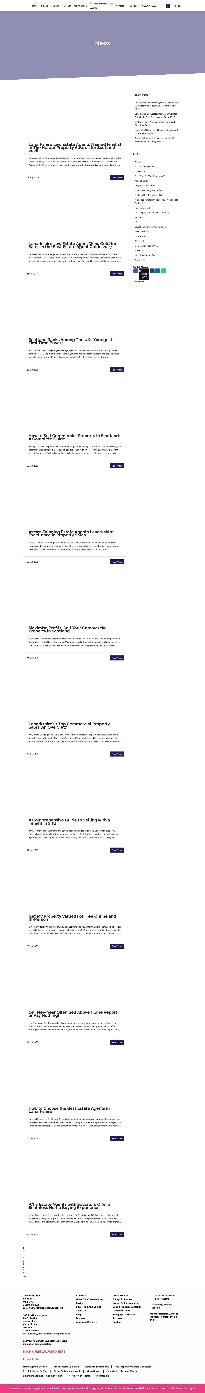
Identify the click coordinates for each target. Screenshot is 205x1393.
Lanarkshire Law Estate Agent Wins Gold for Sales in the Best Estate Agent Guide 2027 (72, 245)
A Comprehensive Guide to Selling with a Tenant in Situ (69, 822)
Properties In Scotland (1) (147, 185)
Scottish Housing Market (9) (148, 195)
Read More (117, 177)
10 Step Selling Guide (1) (146, 166)
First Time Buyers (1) (145, 255)
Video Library (93, 1371)
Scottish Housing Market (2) (148, 190)
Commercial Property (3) (147, 245)
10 (24, 1276)
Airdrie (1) (140, 241)
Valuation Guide (121, 1310)
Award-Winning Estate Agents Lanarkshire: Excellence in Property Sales (71, 533)
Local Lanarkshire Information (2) (151, 226)
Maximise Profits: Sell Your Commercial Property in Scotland (68, 629)
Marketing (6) (141, 180)
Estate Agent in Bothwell (35, 1366)
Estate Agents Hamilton (97, 1366)
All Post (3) (140, 171)
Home (33, 5)
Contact (120, 5)
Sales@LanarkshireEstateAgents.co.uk (43, 1307)
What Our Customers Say (89, 1299)
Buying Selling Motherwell (67, 1371)
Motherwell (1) (142, 236)
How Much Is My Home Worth (121, 1371)
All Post (138, 161)
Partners (117, 1318)
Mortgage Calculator (124, 1314)
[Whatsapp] (163, 270)
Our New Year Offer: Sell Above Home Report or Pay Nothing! (73, 1014)
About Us (81, 1295)
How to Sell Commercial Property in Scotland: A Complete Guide (74, 437)
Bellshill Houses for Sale (35, 1371)
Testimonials (102, 1375)
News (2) (139, 250)
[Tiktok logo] (168, 6)
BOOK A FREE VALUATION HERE (44, 1351)
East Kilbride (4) (142, 231)
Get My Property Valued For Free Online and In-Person (72, 918)
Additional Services (86, 1322)
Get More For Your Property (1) (150, 176)
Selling (56, 5)
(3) (136, 222)
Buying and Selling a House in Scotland (42, 1375)
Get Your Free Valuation (75, 5)
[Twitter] (144, 274)
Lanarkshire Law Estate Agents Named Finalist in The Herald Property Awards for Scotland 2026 (75, 147)
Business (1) (140, 217)
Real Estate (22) (142, 207)
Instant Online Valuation (126, 1303)
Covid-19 (81, 1310)
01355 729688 (31, 1330)
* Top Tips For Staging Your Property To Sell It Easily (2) (156, 201)
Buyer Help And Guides (88, 1306)
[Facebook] (135, 270)
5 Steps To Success (122, 1299)
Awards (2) (140, 260)
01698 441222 (149, 5)
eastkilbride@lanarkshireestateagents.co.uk (46, 1333)
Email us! (133, 5)
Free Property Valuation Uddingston (132, 1366)
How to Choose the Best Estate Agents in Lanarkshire (69, 1110)
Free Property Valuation (66, 1366)
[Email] (152, 270)
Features (80, 1318)
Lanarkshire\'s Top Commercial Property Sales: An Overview (69, 725)
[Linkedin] (157, 270)
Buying (44, 5)
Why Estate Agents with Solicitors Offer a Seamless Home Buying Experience (69, 1206)
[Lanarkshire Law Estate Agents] (102, 6)
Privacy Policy (120, 1295)
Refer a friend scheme (79, 1375)
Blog (78, 1314)
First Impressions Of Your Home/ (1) (152, 212)
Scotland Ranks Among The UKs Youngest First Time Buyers (70, 341)
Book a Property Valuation (127, 1306)
